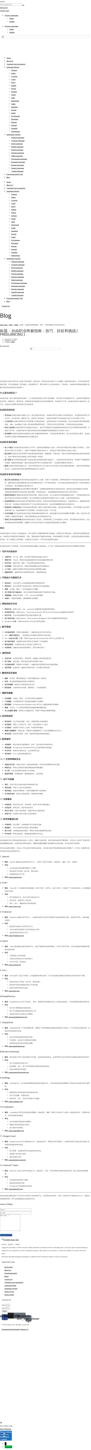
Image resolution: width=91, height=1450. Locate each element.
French (13, 88)
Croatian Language (18, 140)
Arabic (11, 18)
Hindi (13, 97)
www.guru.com (14, 990)
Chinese (14, 70)
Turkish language (17, 171)
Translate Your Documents (16, 64)
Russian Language (17, 165)
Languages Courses (13, 134)
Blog (8, 177)
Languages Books (13, 67)
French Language (17, 149)
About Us (10, 61)
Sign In (17, 1416)
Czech (13, 79)
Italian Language (17, 155)
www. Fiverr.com (14, 906)
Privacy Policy (49, 1389)
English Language (17, 146)
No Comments (4, 346)
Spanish (14, 125)
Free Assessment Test (15, 174)
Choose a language (11, 15)
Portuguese (15, 116)
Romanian (14, 119)
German (14, 91)
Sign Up (12, 1416)
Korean (13, 110)
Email (4, 1308)
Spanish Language (17, 168)
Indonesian (15, 100)
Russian (14, 122)
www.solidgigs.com (15, 1101)
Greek (13, 94)
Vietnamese (15, 131)
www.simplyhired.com (16, 1046)
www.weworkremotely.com (18, 1072)
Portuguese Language (19, 159)
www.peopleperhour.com (17, 1017)
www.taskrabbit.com (16, 1130)
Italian (13, 103)
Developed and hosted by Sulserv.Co (15, 1329)
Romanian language (18, 162)
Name (4, 1305)
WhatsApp (8, 1446)
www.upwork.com (15, 877)
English (11, 21)
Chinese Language (17, 137)
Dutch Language (17, 143)
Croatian (14, 76)
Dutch (13, 82)
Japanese (14, 107)
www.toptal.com (14, 964)
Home (9, 58)
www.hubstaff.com (15, 1189)
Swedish (14, 128)
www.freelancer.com (16, 935)
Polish (13, 113)
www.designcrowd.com (17, 1159)
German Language (17, 152)
